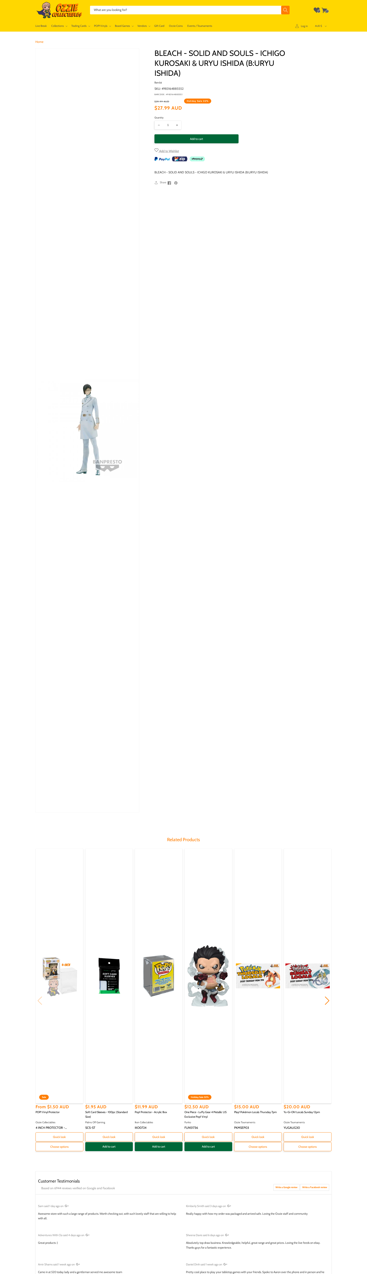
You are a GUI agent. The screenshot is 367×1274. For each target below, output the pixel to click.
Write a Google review (286, 1187)
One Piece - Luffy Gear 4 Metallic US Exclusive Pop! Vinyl (205, 1114)
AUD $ (318, 25)
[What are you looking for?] (285, 10)
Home (39, 42)
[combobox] (190, 10)
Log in (304, 26)
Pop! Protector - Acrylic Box (151, 1112)
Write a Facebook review (314, 1187)
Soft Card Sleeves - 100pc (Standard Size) (106, 1114)
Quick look (59, 1137)
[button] (59, 25)
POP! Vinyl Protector (48, 1112)
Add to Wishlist (168, 151)
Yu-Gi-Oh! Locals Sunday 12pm (302, 1112)
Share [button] (163, 182)
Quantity (159, 117)
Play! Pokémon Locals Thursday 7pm (255, 1112)
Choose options (59, 1146)
